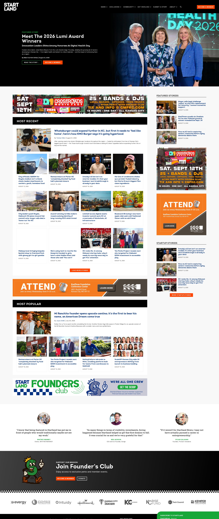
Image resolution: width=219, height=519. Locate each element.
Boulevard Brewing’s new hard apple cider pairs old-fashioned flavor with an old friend (128, 216)
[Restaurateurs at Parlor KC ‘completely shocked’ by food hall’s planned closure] (64, 164)
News (103, 7)
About (172, 7)
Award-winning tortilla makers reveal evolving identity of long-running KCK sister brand (64, 216)
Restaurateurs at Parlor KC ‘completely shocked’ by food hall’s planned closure (63, 179)
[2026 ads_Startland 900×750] (181, 169)
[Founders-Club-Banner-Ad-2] (80, 387)
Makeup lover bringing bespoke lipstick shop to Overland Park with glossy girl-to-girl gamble (31, 253)
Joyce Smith (60, 321)
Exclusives (114, 7)
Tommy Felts (60, 138)
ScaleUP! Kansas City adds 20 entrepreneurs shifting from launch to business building (127, 362)
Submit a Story (160, 7)
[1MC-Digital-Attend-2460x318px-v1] (80, 287)
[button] (107, 7)
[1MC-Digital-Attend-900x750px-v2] (181, 214)
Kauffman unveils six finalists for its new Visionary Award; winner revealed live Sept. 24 (190, 118)
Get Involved (143, 7)
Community (128, 7)
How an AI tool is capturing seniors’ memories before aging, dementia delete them (191, 133)
